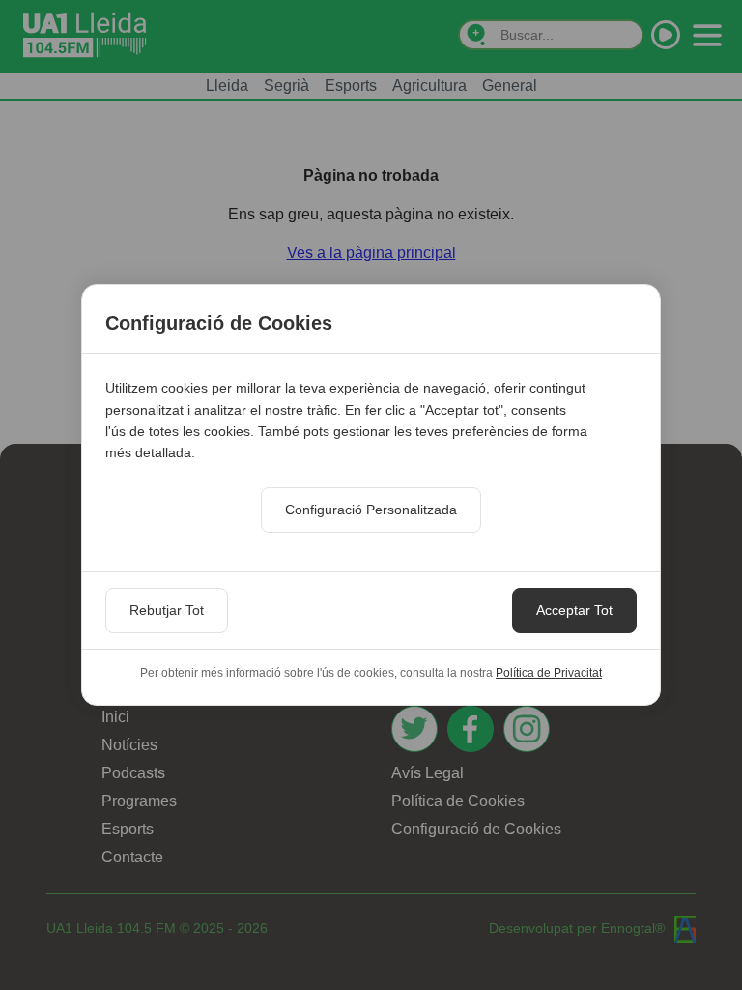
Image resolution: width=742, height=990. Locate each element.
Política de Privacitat (549, 673)
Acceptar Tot (574, 610)
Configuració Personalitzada (371, 509)
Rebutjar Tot (166, 610)
